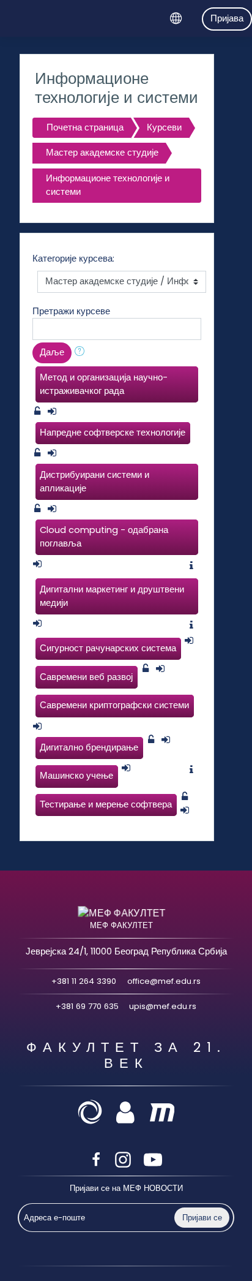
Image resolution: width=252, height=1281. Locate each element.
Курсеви (164, 127)
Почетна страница (85, 127)
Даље (52, 352)
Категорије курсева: (73, 258)
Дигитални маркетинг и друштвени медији (112, 596)
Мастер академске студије (102, 152)
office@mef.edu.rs (164, 981)
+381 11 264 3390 (83, 981)
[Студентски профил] (130, 1111)
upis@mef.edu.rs (162, 1006)
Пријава (226, 18)
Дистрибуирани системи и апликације (94, 481)
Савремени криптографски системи (114, 705)
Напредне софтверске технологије (112, 432)
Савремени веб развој (86, 677)
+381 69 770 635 (87, 1006)
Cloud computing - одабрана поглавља (104, 537)
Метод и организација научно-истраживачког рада (104, 384)
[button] (82, 353)
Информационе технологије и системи (107, 185)
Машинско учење (76, 775)
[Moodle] (162, 1111)
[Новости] (91, 1111)
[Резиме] (194, 566)
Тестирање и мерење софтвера (106, 804)
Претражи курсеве (71, 311)
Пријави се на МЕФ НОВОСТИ (126, 1188)
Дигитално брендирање (89, 747)
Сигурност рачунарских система (108, 648)
